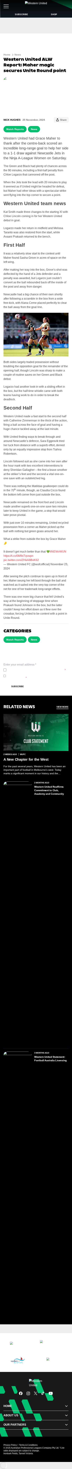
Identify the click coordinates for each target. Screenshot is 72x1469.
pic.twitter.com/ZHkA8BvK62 (21, 560)
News (18, 54)
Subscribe (17, 686)
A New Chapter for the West (26, 759)
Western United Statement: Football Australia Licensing (50, 1058)
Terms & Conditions (28, 1445)
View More (62, 707)
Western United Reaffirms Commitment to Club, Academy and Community (49, 790)
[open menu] (6, 6)
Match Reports (15, 129)
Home (6, 54)
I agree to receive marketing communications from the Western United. (37, 676)
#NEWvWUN (58, 551)
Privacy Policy (30, 670)
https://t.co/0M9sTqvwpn (18, 555)
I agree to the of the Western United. (37, 670)
